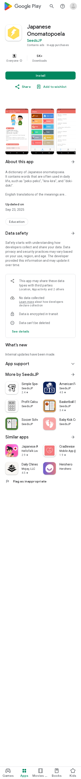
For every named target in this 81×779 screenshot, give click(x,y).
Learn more (26, 301)
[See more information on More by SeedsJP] (73, 374)
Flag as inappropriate (26, 481)
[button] (21, 60)
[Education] (16, 221)
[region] (40, 58)
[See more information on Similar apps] (73, 437)
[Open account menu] (73, 6)
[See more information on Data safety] (73, 233)
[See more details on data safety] (20, 331)
